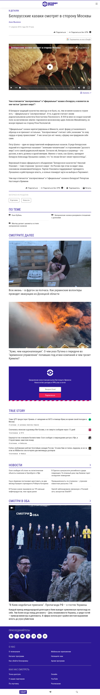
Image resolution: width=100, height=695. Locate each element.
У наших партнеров (17, 679)
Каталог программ (16, 656)
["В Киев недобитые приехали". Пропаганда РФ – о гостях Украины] (50, 553)
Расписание (56, 683)
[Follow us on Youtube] (22, 636)
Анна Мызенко (15, 22)
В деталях (14, 10)
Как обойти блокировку (18, 661)
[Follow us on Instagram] (28, 636)
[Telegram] (50, 692)
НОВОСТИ (15, 465)
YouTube (54, 679)
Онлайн (54, 674)
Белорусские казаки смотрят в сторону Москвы (36, 47)
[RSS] (39, 636)
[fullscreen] (88, 87)
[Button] (60, 32)
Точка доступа (15, 674)
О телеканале (14, 651)
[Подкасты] (45, 636)
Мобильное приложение (61, 651)
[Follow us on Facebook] (11, 636)
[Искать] (77, 692)
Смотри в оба (19, 501)
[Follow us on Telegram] (33, 636)
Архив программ (58, 661)
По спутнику (14, 683)
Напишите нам (57, 656)
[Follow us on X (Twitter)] (16, 636)
